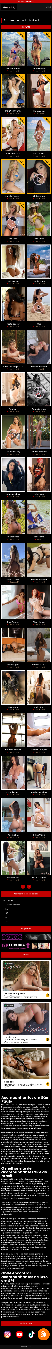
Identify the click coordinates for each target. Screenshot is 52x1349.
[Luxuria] (9, 7)
